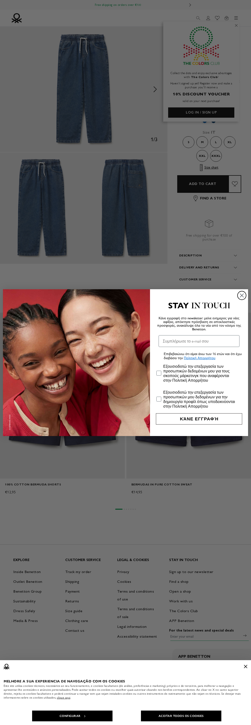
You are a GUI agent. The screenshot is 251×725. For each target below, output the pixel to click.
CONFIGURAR (70, 716)
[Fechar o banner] (245, 666)
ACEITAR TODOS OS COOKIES (181, 716)
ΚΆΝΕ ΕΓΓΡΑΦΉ (199, 419)
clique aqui (63, 697)
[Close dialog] (242, 295)
